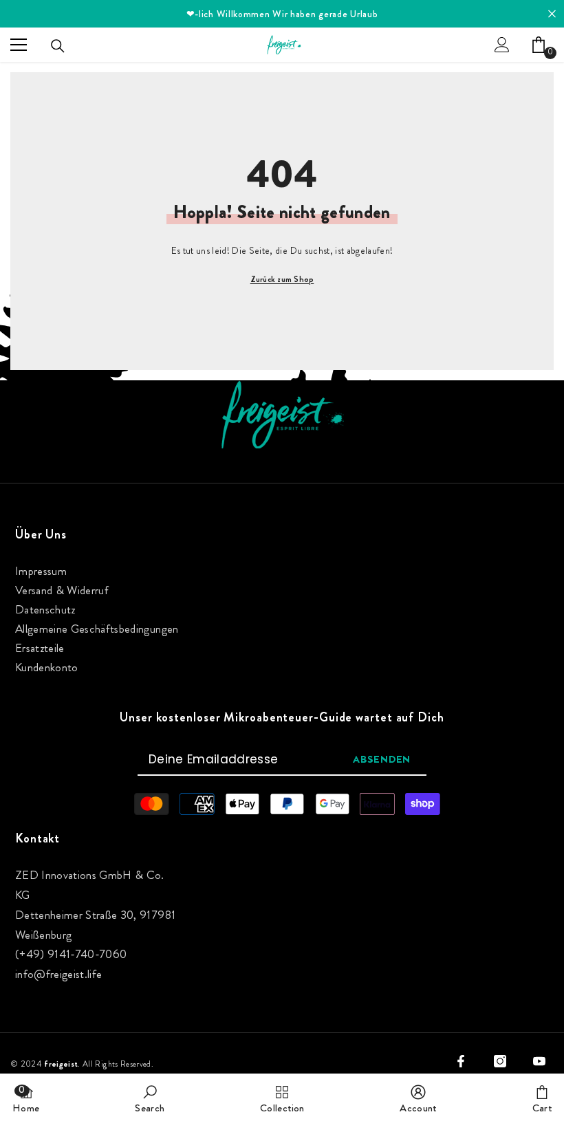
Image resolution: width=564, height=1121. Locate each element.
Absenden (382, 759)
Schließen (552, 14)
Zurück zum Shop (282, 279)
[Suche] (58, 46)
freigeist (61, 1064)
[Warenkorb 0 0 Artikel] (538, 44)
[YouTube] (539, 1061)
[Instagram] (500, 1061)
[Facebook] (460, 1061)
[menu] (18, 44)
